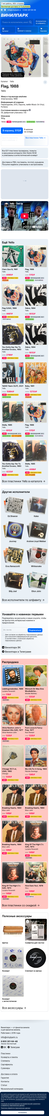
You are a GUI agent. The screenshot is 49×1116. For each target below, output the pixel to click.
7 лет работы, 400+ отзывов (12, 3)
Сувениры (5, 1068)
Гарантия (5, 1078)
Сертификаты (7, 1064)
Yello (3, 90)
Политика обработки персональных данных (15, 1108)
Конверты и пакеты (9, 1057)
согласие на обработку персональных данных (26, 635)
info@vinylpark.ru (14, 10)
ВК (5, 1047)
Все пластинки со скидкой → (21, 905)
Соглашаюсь (22, 1112)
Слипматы (5, 1061)
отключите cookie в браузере (25, 1099)
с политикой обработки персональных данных (19, 639)
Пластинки (5, 1053)
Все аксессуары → (14, 1008)
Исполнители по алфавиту (41, 22)
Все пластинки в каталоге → (23, 481)
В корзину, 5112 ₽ (12, 130)
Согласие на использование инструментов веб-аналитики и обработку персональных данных (20, 1104)
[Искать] (30, 22)
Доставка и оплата (9, 1074)
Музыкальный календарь (12, 1089)
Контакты (5, 1081)
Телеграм (15, 1047)
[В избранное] (45, 82)
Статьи (4, 1085)
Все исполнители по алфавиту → (23, 600)
